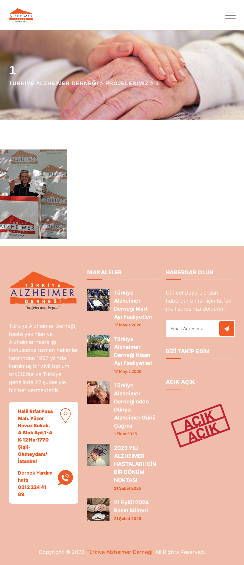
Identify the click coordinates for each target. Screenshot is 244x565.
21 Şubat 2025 (127, 488)
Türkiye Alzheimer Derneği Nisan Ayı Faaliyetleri (133, 351)
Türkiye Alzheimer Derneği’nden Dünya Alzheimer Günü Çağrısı (135, 405)
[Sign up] (226, 328)
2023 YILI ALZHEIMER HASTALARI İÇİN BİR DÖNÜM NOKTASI (135, 464)
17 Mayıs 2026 (128, 325)
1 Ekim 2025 (125, 433)
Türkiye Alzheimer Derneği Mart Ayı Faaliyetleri (133, 304)
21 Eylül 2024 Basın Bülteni (131, 506)
